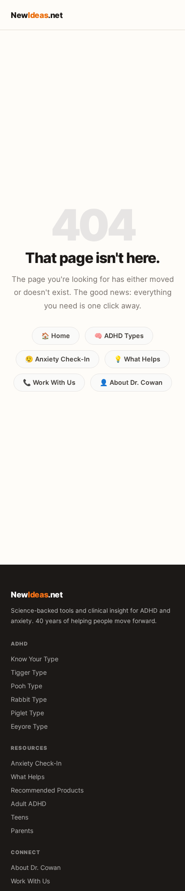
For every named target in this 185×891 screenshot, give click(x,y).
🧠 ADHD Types (119, 335)
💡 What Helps (137, 359)
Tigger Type (29, 672)
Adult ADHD (28, 803)
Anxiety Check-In (36, 763)
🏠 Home (55, 335)
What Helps (27, 776)
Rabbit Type (29, 699)
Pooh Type (26, 686)
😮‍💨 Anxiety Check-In (57, 359)
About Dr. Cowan (36, 867)
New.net (37, 15)
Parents (22, 830)
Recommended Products (47, 790)
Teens (19, 817)
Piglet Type (27, 713)
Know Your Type (34, 659)
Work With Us (30, 881)
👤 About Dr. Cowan (131, 382)
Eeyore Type (29, 726)
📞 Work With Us (49, 382)
